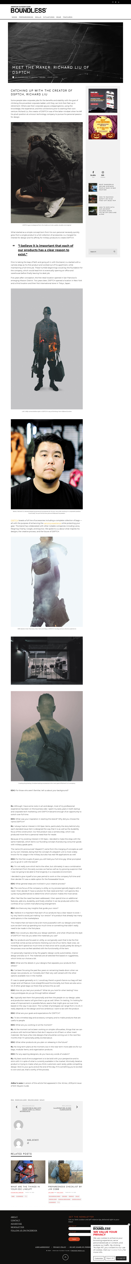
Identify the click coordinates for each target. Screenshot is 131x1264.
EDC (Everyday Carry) (54, 1196)
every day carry (21, 1100)
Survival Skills (76, 1199)
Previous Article (28, 1105)
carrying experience (52, 523)
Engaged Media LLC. (78, 1250)
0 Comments (19, 1196)
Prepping (71, 1196)
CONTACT (15, 1220)
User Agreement (42, 1247)
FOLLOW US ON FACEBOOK (24, 1230)
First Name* (72, 1226)
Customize (99, 1258)
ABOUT (14, 1217)
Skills (38, 17)
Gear (58, 17)
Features (67, 17)
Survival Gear (52, 1199)
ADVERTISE (16, 1224)
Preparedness (26, 17)
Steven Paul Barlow (17, 1192)
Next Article (66, 1105)
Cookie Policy (117, 1250)
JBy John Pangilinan (21, 77)
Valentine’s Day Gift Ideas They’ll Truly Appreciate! (30, 1109)
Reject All (110, 1258)
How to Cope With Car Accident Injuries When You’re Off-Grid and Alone (108, 210)
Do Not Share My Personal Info (84, 1247)
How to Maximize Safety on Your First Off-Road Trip (107, 198)
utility (42, 1100)
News (14, 17)
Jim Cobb (51, 1192)
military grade (34, 1100)
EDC (13, 1100)
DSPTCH (14, 520)
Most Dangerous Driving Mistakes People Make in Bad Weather (107, 187)
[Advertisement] (46, 800)
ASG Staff (34, 77)
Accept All (121, 1258)
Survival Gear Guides (64, 1199)
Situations (48, 17)
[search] (114, 252)
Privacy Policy (59, 1247)
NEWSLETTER (17, 1227)
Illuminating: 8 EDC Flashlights (62, 1108)
